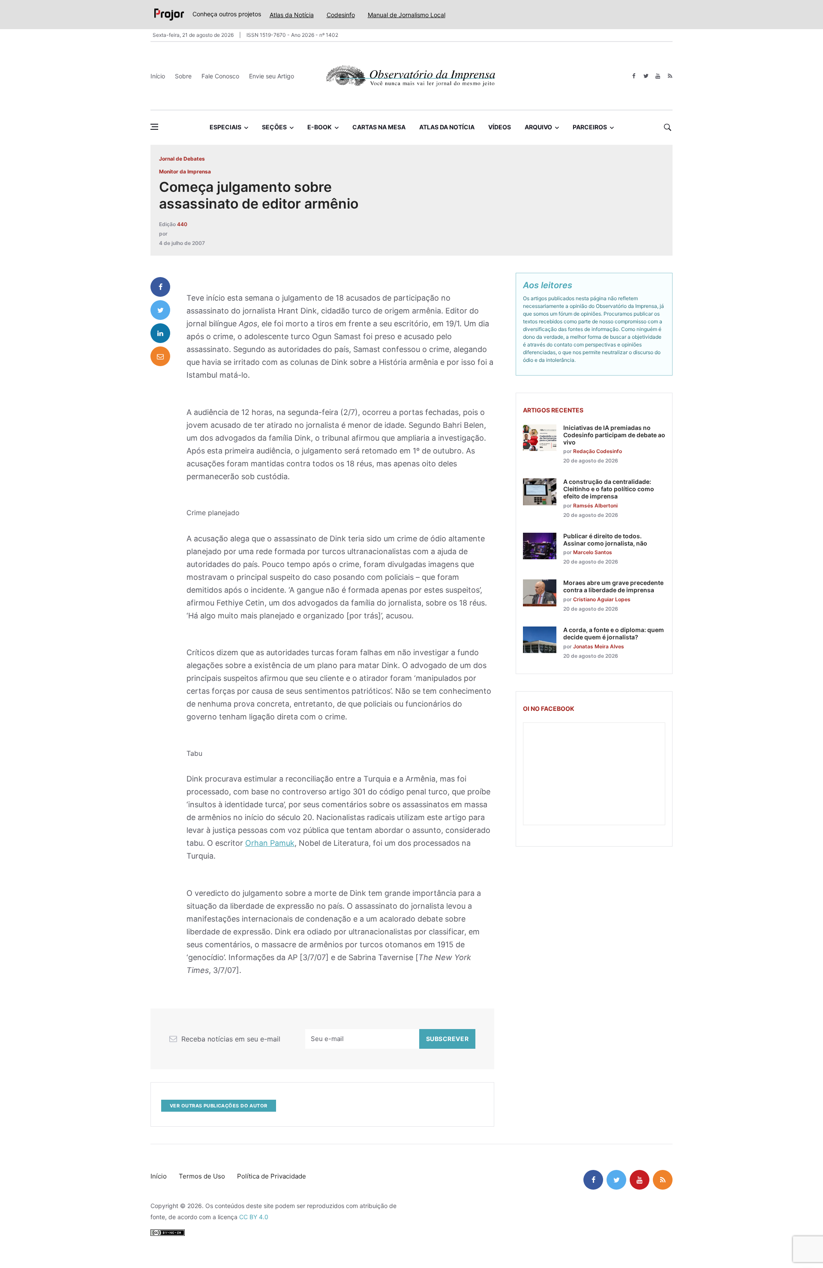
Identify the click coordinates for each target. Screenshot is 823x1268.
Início (157, 76)
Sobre (183, 76)
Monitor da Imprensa (185, 171)
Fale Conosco (220, 76)
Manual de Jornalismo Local (406, 14)
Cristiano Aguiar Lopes (602, 599)
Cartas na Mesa (378, 127)
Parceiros (590, 127)
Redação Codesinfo (597, 451)
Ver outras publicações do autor (218, 1106)
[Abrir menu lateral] (154, 126)
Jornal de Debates (182, 158)
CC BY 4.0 (253, 1216)
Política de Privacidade (271, 1176)
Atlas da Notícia (292, 14)
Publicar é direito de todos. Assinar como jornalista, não (605, 539)
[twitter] (646, 76)
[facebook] (634, 76)
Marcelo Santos (592, 552)
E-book (319, 127)
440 (182, 224)
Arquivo (538, 127)
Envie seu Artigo (271, 76)
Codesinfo (341, 14)
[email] (160, 356)
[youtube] (658, 76)
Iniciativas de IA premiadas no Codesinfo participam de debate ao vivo (614, 435)
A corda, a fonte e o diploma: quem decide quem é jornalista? (613, 633)
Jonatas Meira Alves (598, 646)
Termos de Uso (202, 1176)
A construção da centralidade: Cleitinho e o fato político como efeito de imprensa (608, 489)
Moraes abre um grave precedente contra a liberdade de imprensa (613, 586)
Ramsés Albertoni (595, 505)
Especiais (225, 127)
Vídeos (499, 127)
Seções (274, 127)
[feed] (670, 76)
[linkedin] (160, 333)
